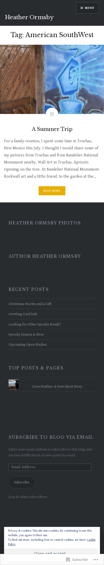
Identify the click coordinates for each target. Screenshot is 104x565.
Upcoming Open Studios (28, 344)
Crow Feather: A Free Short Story (57, 386)
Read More (52, 191)
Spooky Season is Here (26, 334)
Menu (89, 8)
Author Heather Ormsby (45, 256)
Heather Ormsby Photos (45, 222)
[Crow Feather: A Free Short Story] (52, 380)
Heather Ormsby (29, 17)
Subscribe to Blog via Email (51, 437)
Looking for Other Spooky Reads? (35, 324)
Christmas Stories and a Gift (30, 304)
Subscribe (21, 482)
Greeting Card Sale (23, 314)
